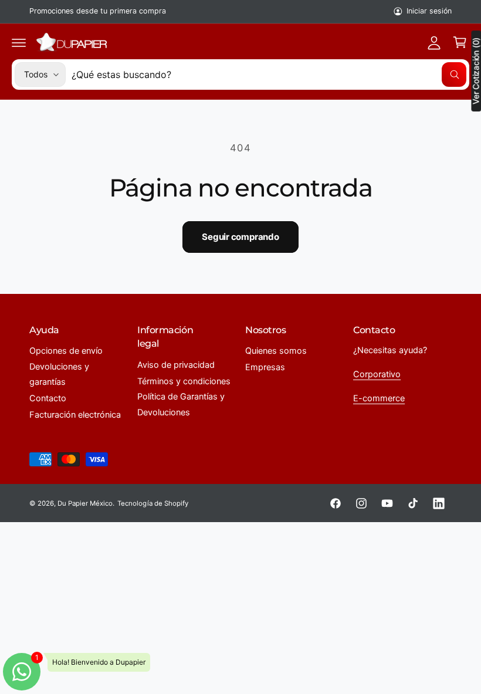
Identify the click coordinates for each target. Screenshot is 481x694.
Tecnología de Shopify (152, 503)
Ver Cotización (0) (475, 71)
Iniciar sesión (429, 10)
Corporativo (377, 374)
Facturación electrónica (75, 414)
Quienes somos (276, 351)
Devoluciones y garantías (59, 374)
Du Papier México (85, 503)
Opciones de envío (66, 351)
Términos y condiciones (184, 381)
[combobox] (269, 74)
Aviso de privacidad (176, 365)
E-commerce (379, 398)
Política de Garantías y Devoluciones (181, 404)
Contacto (47, 398)
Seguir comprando (240, 236)
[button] (19, 42)
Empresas (265, 367)
